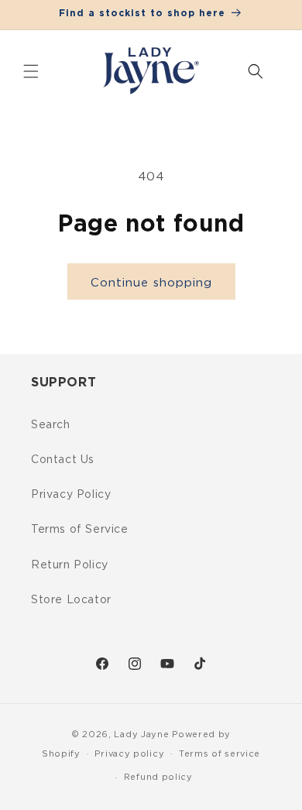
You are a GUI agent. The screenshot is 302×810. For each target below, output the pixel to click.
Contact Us (62, 459)
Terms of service (219, 753)
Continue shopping (151, 282)
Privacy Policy (71, 493)
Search (50, 424)
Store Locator (71, 599)
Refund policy (158, 776)
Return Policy (69, 564)
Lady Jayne (141, 734)
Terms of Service (80, 528)
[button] (31, 71)
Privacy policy (129, 753)
